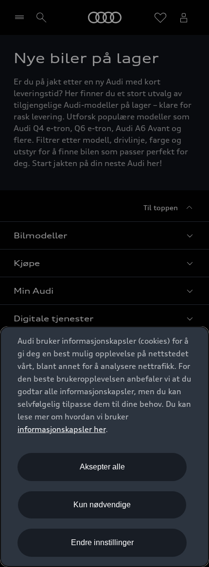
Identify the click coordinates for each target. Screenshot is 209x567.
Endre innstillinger (102, 542)
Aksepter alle (102, 467)
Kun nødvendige (102, 504)
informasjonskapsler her (61, 429)
